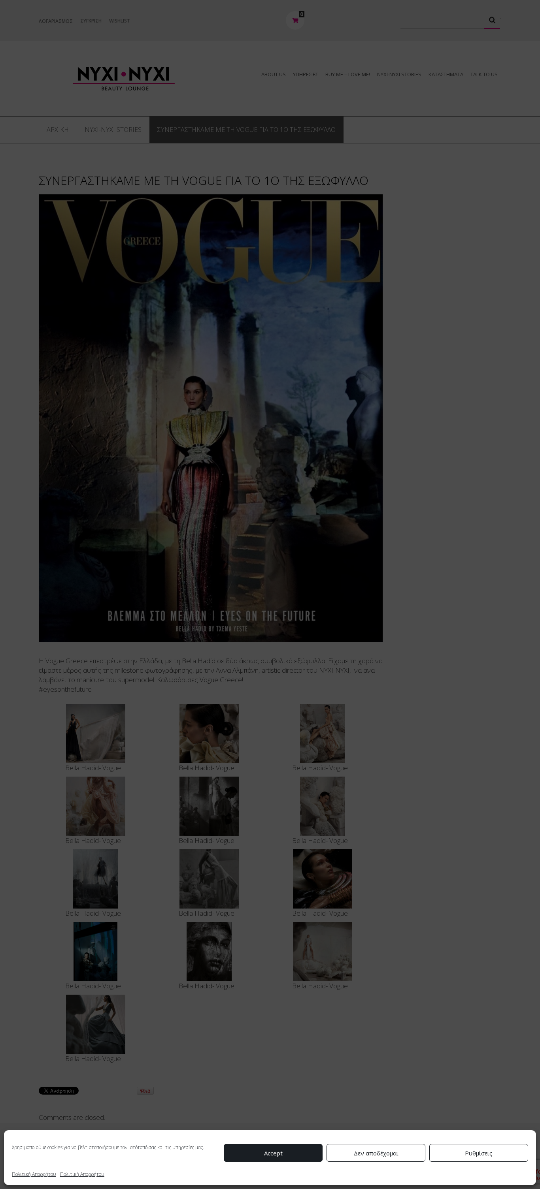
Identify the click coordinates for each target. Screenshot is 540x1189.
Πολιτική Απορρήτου (34, 1174)
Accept (273, 1153)
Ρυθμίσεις (479, 1153)
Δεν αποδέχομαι (376, 1153)
